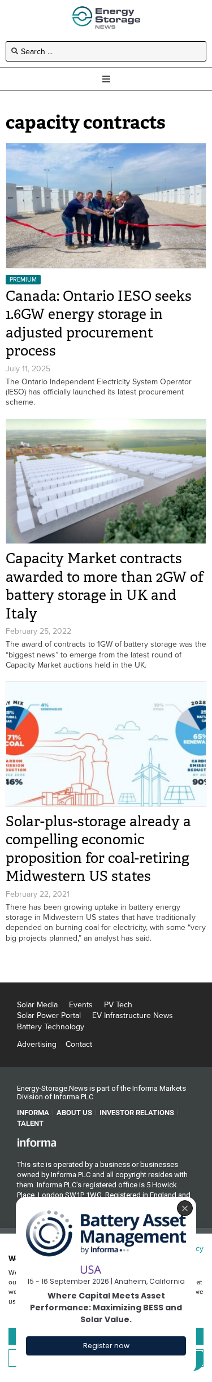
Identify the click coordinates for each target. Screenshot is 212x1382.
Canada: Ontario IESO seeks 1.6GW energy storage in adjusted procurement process (99, 323)
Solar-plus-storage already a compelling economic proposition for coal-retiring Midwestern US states (98, 849)
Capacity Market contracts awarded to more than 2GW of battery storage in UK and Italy (105, 586)
